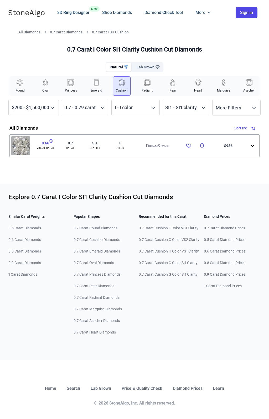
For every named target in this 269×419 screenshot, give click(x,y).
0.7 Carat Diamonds (66, 32)
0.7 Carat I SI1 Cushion (110, 32)
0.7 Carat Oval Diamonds (94, 263)
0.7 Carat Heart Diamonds (95, 332)
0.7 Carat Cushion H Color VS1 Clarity (169, 251)
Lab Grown (101, 388)
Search (73, 388)
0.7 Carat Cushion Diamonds (97, 240)
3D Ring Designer (73, 11)
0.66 (45, 143)
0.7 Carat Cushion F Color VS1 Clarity (168, 228)
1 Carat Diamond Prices (223, 286)
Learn (218, 388)
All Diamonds (29, 32)
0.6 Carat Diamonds (24, 240)
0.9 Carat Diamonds (24, 263)
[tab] (118, 67)
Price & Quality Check (142, 388)
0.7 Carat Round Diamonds (95, 228)
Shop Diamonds (117, 12)
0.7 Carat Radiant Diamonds (97, 297)
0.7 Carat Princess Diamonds (97, 274)
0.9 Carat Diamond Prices (224, 274)
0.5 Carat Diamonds (24, 228)
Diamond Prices (188, 388)
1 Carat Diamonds (22, 274)
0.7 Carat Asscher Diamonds (97, 321)
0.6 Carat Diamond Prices (224, 251)
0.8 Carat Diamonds (24, 251)
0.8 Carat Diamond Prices (224, 263)
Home (50, 388)
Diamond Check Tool (163, 12)
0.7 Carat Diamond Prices (224, 228)
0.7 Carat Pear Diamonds (94, 286)
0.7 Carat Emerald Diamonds (97, 251)
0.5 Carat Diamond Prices (224, 240)
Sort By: (241, 128)
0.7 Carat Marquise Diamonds (98, 309)
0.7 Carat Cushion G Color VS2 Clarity (169, 240)
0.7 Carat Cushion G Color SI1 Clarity (168, 263)
